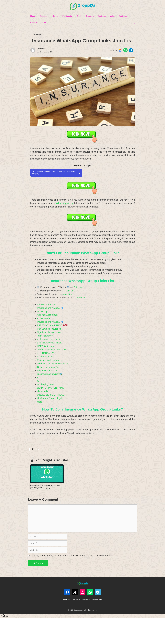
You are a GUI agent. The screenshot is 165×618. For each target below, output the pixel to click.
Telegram (90, 16)
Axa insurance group (47, 315)
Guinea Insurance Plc (47, 367)
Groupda (42, 48)
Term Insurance (45, 336)
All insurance (43, 318)
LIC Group (42, 311)
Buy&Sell (34, 23)
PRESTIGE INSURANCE (50, 325)
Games (45, 23)
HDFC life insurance (47, 346)
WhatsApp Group (65, 203)
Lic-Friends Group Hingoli (49, 398)
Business (102, 16)
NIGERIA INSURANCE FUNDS (52, 363)
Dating (55, 16)
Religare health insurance (49, 360)
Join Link (78, 287)
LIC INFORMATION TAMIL (50, 388)
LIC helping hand (45, 384)
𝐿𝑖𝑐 (38, 381)
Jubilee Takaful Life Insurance (52, 349)
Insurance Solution (46, 304)
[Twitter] (4, 616)
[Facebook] (1, 616)
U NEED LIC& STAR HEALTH (52, 395)
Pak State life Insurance (49, 329)
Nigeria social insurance (49, 332)
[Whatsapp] (7, 616)
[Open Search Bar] (133, 23)
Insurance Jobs (44, 356)
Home (32, 16)
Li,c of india (42, 391)
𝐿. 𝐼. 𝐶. (40, 377)
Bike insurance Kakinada (49, 342)
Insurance (37, 35)
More (39, 402)
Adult (112, 16)
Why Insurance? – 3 (47, 370)
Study (79, 16)
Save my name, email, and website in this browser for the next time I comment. (71, 555)
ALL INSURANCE (45, 353)
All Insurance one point (48, 339)
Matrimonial (67, 16)
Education (44, 16)
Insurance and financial (49, 308)
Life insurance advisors (48, 374)
